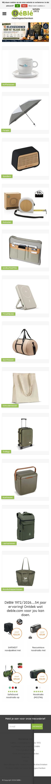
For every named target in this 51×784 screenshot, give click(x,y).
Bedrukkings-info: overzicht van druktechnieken (25, 764)
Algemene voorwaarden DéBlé (25, 746)
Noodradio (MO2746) (38, 696)
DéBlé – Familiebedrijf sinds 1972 (25, 742)
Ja (17, 6)
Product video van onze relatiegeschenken (25, 768)
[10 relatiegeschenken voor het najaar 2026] (25, 32)
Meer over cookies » (37, 6)
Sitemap (25, 757)
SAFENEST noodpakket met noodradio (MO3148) (13, 649)
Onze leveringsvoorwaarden (25, 753)
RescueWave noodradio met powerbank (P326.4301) (38, 649)
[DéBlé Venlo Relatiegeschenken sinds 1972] (30, 13)
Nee (24, 6)
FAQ (26, 761)
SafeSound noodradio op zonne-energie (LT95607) (13, 696)
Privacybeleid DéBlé (25, 750)
